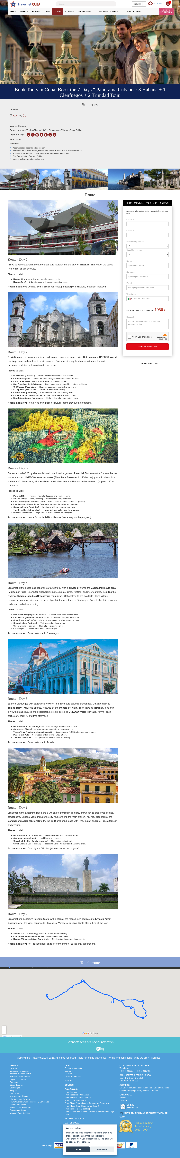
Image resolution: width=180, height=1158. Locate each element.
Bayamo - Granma (18, 1079)
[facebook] (76, 1049)
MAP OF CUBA (72, 1123)
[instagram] (87, 1049)
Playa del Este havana (20, 1099)
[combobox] (130, 298)
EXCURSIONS (71, 1089)
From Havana (71, 1092)
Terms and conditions (120, 1057)
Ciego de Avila (16, 1085)
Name (129, 261)
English (137, 4)
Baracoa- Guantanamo (20, 1076)
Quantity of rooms (134, 250)
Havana (13, 1068)
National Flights (108, 11)
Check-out (131, 230)
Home (14, 12)
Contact (155, 1057)
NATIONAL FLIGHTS (74, 1118)
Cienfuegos (15, 1088)
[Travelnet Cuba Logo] (25, 4)
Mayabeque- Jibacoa (19, 1096)
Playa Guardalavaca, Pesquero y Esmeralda (29, 1102)
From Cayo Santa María (75, 1100)
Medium (68, 1074)
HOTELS (14, 1065)
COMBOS (69, 1085)
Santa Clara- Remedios (20, 1107)
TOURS (68, 1081)
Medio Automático (73, 1076)
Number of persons (135, 241)
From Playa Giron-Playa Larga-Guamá (82, 1106)
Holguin (13, 1090)
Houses (36, 11)
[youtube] (93, 1049)
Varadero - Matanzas (19, 1071)
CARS (67, 1065)
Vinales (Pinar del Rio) (20, 1113)
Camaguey (15, 1082)
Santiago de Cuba (18, 1110)
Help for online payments (92, 1057)
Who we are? (141, 1057)
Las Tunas (14, 1093)
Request (130, 317)
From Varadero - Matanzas (77, 1095)
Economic (69, 1071)
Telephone (131, 294)
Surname (130, 272)
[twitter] (82, 1049)
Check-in (130, 219)
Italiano (123, 1097)
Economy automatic (73, 1068)
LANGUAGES (126, 1095)
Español (123, 1100)
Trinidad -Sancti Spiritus (20, 1074)
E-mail (129, 283)
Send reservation (147, 346)
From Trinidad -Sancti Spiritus (78, 1097)
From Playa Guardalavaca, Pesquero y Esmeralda (87, 1103)
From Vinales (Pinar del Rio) (77, 1109)
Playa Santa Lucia (18, 1104)
